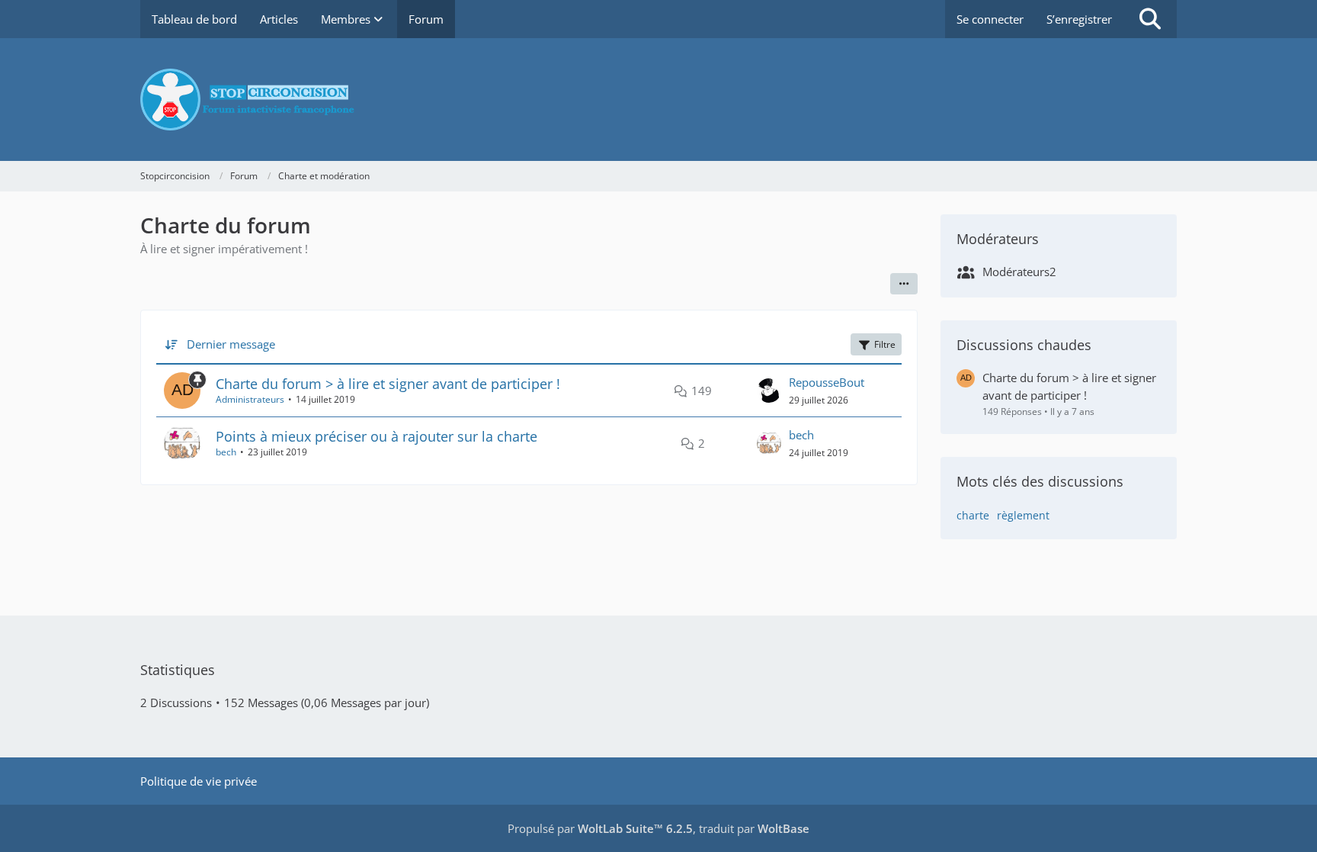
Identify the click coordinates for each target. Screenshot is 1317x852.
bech (226, 451)
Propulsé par (600, 828)
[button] (904, 283)
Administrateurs (250, 399)
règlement (1023, 515)
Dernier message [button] (231, 344)
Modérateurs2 (1019, 271)
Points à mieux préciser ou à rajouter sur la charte (376, 436)
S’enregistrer (1079, 19)
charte (973, 515)
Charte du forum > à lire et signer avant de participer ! (388, 384)
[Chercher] (1150, 19)
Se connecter (990, 19)
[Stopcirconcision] (658, 99)
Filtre (885, 344)
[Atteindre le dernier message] (769, 390)
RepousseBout (826, 382)
